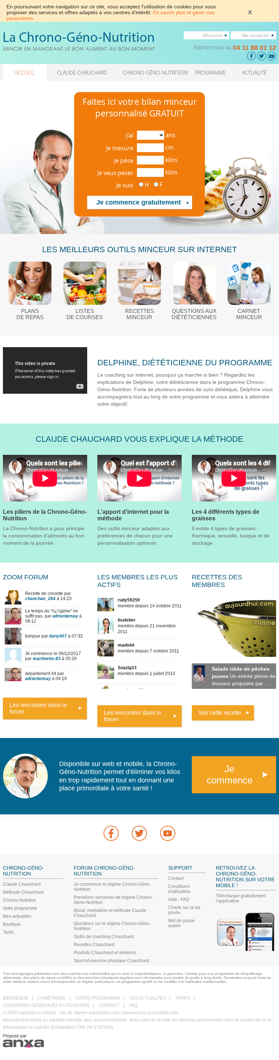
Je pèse (123, 160)
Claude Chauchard (22, 884)
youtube (168, 833)
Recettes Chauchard (94, 944)
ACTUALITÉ (254, 72)
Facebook (111, 833)
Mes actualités (17, 916)
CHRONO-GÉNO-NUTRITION (155, 72)
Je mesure (119, 148)
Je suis (124, 185)
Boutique (12, 924)
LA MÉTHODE (52, 998)
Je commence (229, 774)
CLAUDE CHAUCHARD (82, 72)
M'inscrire (213, 35)
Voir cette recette (219, 713)
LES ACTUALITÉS (148, 998)
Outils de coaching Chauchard (104, 936)
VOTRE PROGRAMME (97, 998)
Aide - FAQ (178, 899)
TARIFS (182, 998)
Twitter (139, 833)
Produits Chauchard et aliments (105, 952)
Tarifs (8, 932)
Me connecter (256, 35)
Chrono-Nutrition (19, 900)
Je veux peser (115, 173)
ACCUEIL (25, 72)
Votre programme (20, 908)
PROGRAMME (210, 72)
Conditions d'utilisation (179, 889)
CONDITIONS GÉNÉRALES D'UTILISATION (46, 1005)
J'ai (129, 135)
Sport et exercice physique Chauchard (111, 960)
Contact (175, 878)
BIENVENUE (15, 998)
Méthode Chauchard (23, 892)
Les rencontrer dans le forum (38, 708)
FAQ (133, 1005)
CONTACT (109, 1005)
